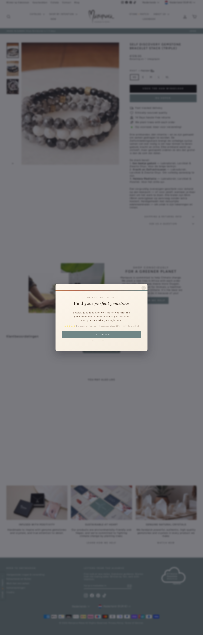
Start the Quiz (101, 334)
